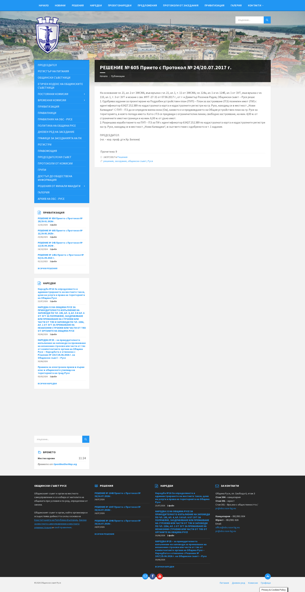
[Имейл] (145, 576)
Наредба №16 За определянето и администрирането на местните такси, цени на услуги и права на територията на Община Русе (61, 293)
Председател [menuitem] (47, 65)
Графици (266, 582)
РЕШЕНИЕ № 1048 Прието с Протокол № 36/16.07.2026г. (118, 495)
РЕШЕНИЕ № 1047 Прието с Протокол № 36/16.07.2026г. (118, 508)
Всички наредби (47, 383)
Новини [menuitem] (60, 5)
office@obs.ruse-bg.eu (228, 527)
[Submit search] (267, 19)
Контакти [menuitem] (254, 5)
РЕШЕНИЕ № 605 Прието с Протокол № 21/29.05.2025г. (60, 232)
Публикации (118, 76)
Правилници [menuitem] (47, 113)
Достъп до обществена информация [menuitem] (55, 178)
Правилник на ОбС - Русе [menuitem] (55, 119)
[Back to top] (268, 576)
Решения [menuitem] (78, 5)
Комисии (253, 582)
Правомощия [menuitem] (47, 151)
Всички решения (47, 268)
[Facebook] (152, 576)
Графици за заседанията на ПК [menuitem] (60, 138)
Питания (224, 582)
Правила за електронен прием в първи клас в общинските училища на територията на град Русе (61, 370)
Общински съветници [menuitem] (54, 77)
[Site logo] (47, 53)
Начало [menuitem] (44, 5)
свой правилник (63, 527)
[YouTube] (160, 576)
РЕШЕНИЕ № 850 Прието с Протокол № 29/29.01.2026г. (60, 220)
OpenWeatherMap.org (65, 464)
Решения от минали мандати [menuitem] (59, 186)
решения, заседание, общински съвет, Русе (128, 161)
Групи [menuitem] (42, 169)
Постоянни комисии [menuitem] (53, 94)
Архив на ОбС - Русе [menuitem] (51, 198)
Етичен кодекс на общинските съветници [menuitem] (60, 85)
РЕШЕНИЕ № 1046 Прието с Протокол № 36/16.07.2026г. (118, 522)
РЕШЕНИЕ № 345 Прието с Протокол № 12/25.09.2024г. (60, 244)
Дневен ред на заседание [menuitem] (56, 132)
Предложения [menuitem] (147, 5)
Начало (104, 76)
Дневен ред (238, 582)
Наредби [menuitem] (96, 5)
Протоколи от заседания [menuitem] (180, 5)
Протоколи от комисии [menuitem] (55, 163)
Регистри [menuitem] (45, 144)
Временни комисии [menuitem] (52, 100)
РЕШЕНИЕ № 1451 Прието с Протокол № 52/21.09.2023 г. (61, 256)
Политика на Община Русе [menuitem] (57, 125)
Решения (122, 157)
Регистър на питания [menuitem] (53, 71)
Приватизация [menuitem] (215, 5)
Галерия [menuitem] (236, 5)
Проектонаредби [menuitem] (119, 5)
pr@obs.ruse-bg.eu (226, 508)
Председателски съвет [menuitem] (54, 157)
